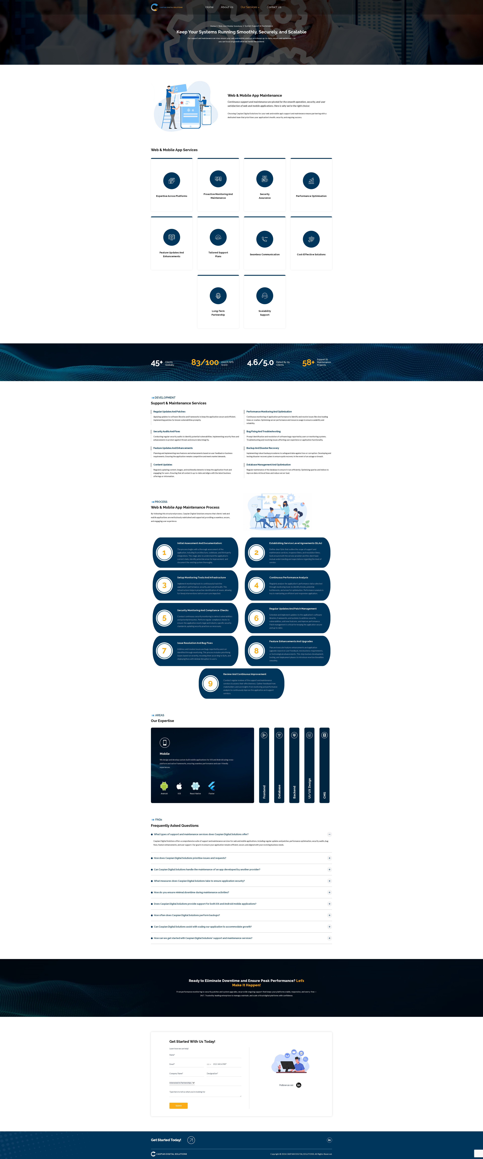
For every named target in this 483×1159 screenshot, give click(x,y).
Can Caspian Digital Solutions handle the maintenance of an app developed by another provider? (207, 869)
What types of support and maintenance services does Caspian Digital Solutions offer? (201, 834)
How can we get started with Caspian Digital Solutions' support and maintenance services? (203, 938)
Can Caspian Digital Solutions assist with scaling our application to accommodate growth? (203, 926)
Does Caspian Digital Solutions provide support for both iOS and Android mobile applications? (205, 903)
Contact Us (274, 7)
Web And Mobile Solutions (230, 26)
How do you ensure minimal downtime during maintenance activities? (191, 892)
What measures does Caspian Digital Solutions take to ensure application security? (199, 881)
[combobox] (209, 1064)
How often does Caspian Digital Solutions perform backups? (187, 915)
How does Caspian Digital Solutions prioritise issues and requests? (190, 858)
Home (209, 7)
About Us (227, 7)
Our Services (249, 7)
